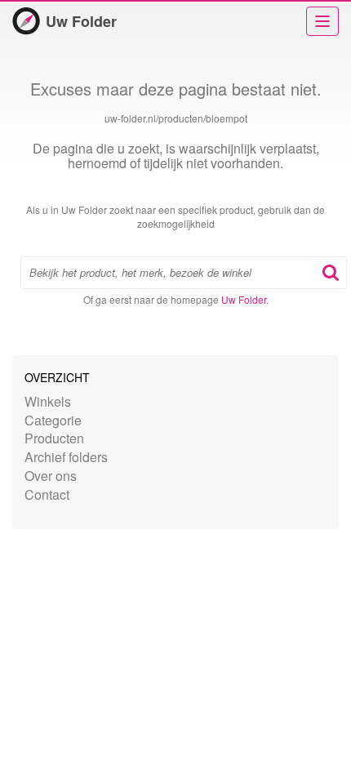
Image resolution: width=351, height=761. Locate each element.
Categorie (53, 420)
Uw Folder (81, 21)
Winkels (47, 401)
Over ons (50, 475)
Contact (46, 494)
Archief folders (66, 456)
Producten (54, 438)
